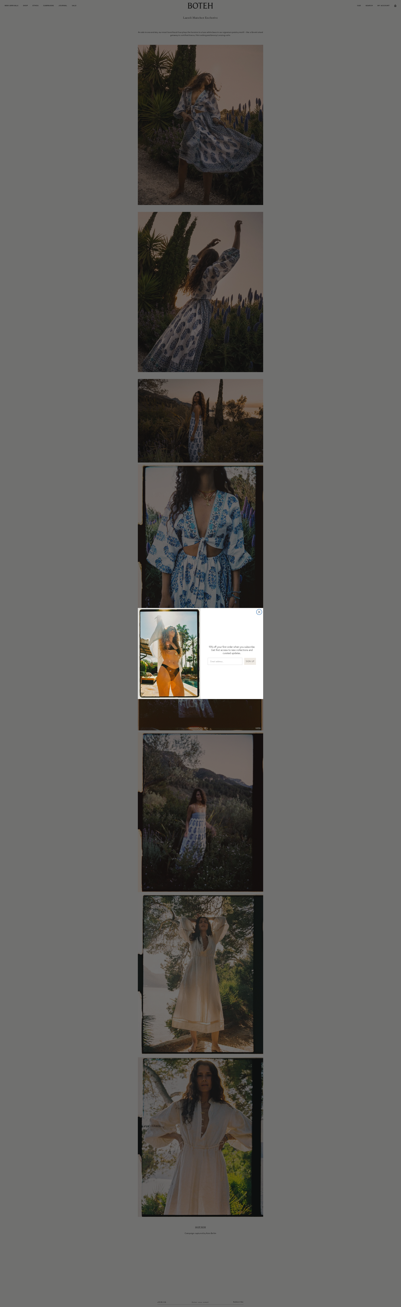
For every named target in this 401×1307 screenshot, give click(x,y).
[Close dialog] (259, 612)
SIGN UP (250, 661)
